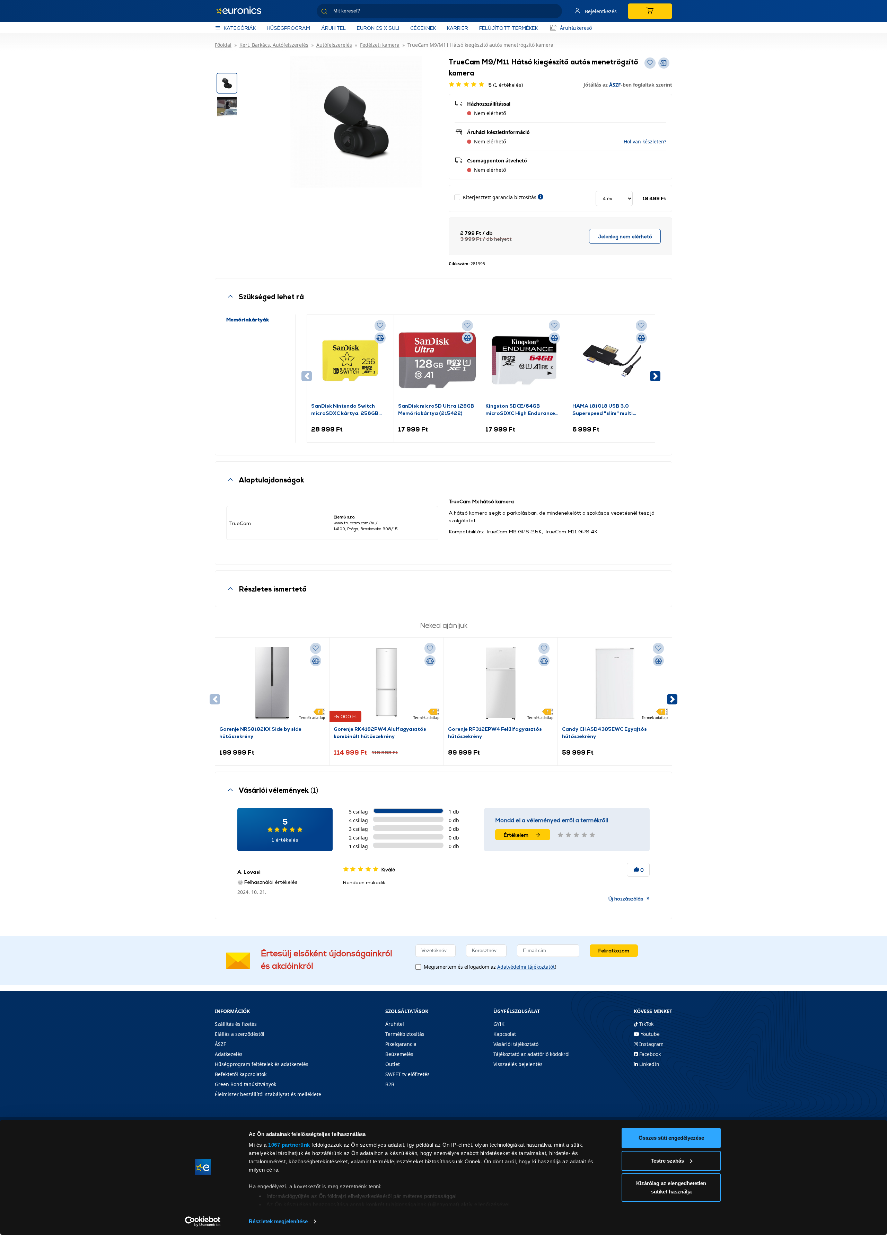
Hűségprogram (288, 28)
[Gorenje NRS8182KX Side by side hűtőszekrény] (271, 683)
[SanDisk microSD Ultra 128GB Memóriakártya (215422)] (437, 360)
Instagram (651, 1044)
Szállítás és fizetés (236, 1024)
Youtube (649, 1034)
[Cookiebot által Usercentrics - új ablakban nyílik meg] (203, 1221)
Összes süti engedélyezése (671, 1138)
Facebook (649, 1054)
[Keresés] (554, 12)
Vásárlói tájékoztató (515, 1044)
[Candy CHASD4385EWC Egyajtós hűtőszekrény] (615, 683)
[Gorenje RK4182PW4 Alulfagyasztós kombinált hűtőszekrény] (386, 683)
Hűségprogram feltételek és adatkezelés (261, 1064)
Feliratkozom (613, 950)
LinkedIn (648, 1064)
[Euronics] (242, 11)
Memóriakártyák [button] (247, 319)
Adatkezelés (229, 1054)
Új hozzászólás (625, 898)
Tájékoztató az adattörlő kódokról (531, 1054)
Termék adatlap (312, 717)
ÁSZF (615, 84)
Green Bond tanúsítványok (245, 1084)
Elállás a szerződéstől (239, 1034)
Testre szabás (667, 1161)
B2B (389, 1084)
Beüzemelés (399, 1054)
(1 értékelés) (506, 85)
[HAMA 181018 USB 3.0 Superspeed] (611, 360)
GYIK (498, 1024)
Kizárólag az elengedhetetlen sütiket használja (671, 1187)
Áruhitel (333, 28)
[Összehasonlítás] (380, 338)
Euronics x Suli (378, 28)
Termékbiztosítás (404, 1034)
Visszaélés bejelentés (518, 1064)
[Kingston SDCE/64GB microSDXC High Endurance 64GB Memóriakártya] (524, 360)
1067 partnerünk (289, 1145)
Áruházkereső (576, 28)
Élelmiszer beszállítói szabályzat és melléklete (268, 1094)
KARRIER (457, 28)
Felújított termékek (508, 28)
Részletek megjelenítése (278, 1221)
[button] (645, 141)
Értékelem (516, 835)
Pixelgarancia (400, 1044)
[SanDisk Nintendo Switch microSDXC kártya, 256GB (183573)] (350, 360)
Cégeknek (423, 28)
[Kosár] (650, 11)
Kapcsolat (504, 1034)
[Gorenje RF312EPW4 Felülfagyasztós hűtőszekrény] (500, 683)
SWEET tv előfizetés (407, 1074)
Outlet (392, 1064)
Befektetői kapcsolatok (240, 1074)
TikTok (645, 1024)
